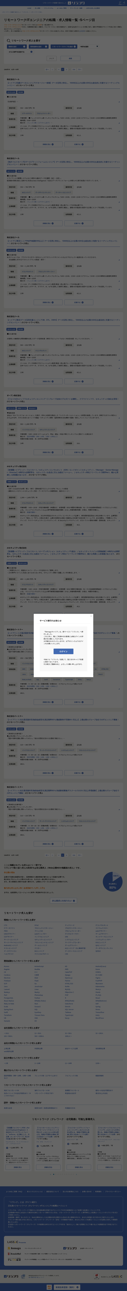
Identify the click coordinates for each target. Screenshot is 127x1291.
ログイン (63, 651)
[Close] (91, 616)
